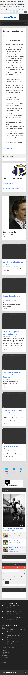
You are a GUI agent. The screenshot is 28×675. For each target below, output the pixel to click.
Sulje (26, 11)
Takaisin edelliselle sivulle (9, 148)
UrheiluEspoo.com (10, 672)
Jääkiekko (13, 535)
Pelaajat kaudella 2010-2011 (10, 183)
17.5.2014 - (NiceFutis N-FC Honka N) (16, 548)
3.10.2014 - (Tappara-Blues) (16, 533)
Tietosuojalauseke (6, 652)
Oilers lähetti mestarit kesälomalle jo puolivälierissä (15, 634)
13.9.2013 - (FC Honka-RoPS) (14, 617)
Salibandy (11, 608)
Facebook (4, 660)
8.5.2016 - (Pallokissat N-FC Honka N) (13, 528)
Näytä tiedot (20, 9)
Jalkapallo (6, 530)
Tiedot (4, 236)
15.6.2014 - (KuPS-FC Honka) (16, 540)
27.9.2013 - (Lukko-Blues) (14, 612)
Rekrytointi (4, 655)
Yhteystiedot (5, 657)
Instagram (4, 662)
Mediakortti (4, 654)
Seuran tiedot (6, 188)
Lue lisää (5, 273)
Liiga (17, 34)
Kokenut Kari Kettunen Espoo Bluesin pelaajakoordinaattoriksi (16, 628)
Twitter (3, 664)
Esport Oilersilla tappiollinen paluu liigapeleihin (15, 640)
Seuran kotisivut (15, 188)
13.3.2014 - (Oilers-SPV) (13, 606)
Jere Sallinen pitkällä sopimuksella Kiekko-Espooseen (11, 375)
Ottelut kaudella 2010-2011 (9, 186)
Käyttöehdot (4, 650)
